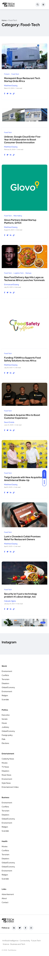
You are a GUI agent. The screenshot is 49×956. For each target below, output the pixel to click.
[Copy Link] (13, 93)
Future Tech (36, 940)
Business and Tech (17, 944)
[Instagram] (31, 928)
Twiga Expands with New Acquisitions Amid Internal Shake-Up (24, 479)
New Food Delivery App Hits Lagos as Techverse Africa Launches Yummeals (24, 279)
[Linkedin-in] (14, 928)
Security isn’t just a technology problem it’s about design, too (20, 595)
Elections (5, 743)
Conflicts (5, 675)
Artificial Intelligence (10, 940)
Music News (6, 775)
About (4, 898)
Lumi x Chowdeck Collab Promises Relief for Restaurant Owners (22, 538)
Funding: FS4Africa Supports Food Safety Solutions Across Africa (22, 359)
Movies (4, 763)
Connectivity (25, 940)
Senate (5, 719)
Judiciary (5, 727)
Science (6, 944)
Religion (5, 695)
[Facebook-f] (25, 928)
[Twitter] (19, 928)
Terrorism (5, 679)
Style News (6, 783)
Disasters (5, 683)
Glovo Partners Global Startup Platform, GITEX (20, 221)
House (4, 723)
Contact (5, 902)
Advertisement (8, 894)
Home (4, 20)
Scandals (5, 699)
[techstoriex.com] (8, 4)
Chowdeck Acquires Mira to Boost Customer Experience (22, 416)
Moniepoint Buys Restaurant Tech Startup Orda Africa (22, 80)
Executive (6, 715)
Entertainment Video (10, 787)
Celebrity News (8, 759)
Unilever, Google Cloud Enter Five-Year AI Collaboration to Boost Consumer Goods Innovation (22, 139)
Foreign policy (7, 735)
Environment (7, 671)
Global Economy (8, 687)
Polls (3, 739)
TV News (5, 767)
